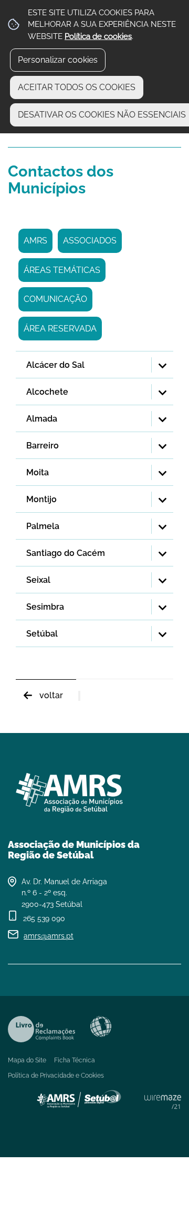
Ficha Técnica (74, 1060)
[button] (94, 364)
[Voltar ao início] (94, 788)
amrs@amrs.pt (49, 936)
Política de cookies (98, 36)
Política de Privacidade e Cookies (56, 1075)
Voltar (51, 695)
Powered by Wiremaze (162, 1102)
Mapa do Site (27, 1060)
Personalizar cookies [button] (58, 60)
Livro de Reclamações (41, 1029)
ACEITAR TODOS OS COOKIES (76, 87)
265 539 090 (44, 918)
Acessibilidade (100, 1026)
